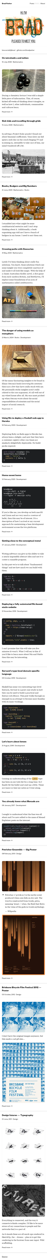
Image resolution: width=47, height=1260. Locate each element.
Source (4, 1256)
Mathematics (18, 61)
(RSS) (36, 3)
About (42, 3)
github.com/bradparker (25, 50)
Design (19, 853)
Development (25, 337)
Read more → (7, 111)
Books (26, 190)
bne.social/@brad (8, 50)
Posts (32, 3)
